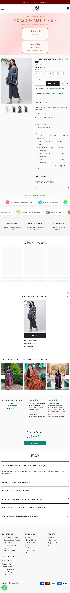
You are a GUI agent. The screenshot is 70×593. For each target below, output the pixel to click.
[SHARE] (67, 83)
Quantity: (37, 79)
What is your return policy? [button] (16, 482)
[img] (12, 405)
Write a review (35, 443)
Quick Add (35, 336)
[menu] (2, 9)
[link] (12, 226)
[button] (3, 377)
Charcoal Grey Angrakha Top (30, 342)
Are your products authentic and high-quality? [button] (26, 466)
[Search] (8, 9)
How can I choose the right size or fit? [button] (22, 499)
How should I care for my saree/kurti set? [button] (23, 508)
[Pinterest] (13, 556)
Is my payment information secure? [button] (19, 516)
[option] (36, 2)
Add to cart (53, 83)
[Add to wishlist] (63, 83)
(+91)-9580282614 (10, 545)
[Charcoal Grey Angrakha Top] (35, 316)
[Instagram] (8, 556)
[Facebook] (3, 556)
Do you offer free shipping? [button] (15, 491)
